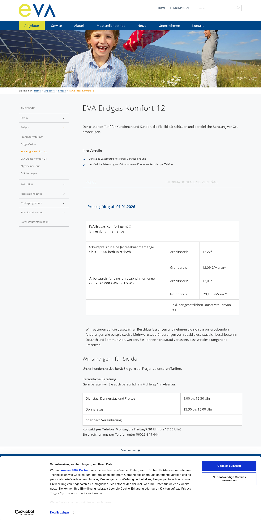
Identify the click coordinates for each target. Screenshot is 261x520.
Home (161, 8)
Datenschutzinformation (35, 222)
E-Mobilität (27, 184)
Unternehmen (169, 25)
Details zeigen (59, 512)
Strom (24, 118)
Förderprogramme (31, 203)
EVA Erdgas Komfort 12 (81, 90)
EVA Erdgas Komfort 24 (34, 158)
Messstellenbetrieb (111, 25)
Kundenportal (179, 8)
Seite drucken (128, 450)
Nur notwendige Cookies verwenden (229, 478)
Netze (142, 25)
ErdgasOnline (28, 144)
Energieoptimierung (32, 212)
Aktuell (79, 25)
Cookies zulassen (229, 465)
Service (56, 25)
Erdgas (62, 90)
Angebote (31, 25)
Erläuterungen (29, 173)
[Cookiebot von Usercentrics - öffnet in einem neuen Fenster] (24, 512)
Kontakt (198, 25)
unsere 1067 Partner (75, 470)
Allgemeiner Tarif (30, 166)
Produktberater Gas (32, 137)
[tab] (122, 182)
